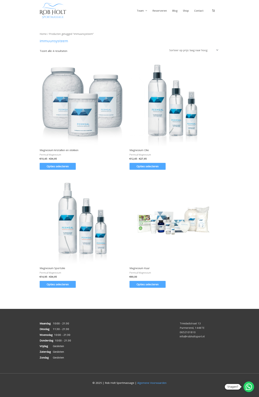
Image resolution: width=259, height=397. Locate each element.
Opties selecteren (58, 166)
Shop (186, 10)
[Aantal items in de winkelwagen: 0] (213, 10)
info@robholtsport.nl (192, 336)
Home (43, 34)
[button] (248, 387)
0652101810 (188, 332)
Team (140, 10)
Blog (175, 10)
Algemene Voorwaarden (151, 383)
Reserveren (159, 10)
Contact (199, 10)
